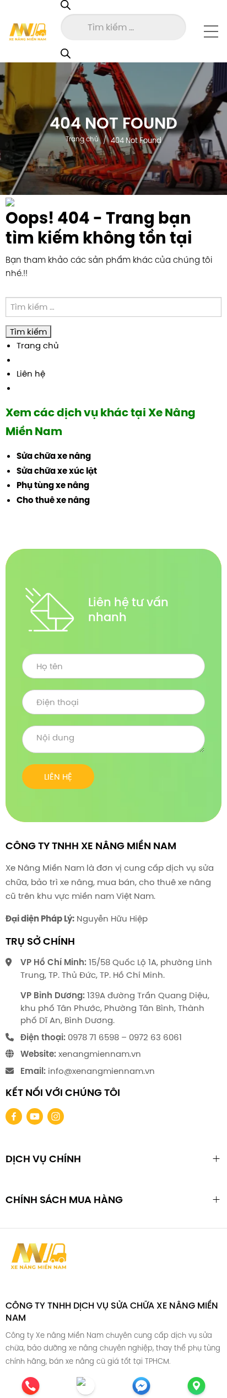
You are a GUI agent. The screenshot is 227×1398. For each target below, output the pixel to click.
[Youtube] (34, 1116)
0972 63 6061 (155, 1037)
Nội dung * (113, 739)
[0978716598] (34, 1341)
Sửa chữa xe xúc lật (57, 470)
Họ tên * (113, 666)
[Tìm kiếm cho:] (113, 307)
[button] (211, 31)
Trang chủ (82, 138)
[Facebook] (14, 1116)
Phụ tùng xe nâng (53, 485)
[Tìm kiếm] (66, 54)
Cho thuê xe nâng (53, 500)
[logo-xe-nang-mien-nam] (39, 1255)
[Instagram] (55, 1116)
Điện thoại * (113, 702)
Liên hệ (31, 373)
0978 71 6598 (93, 1037)
